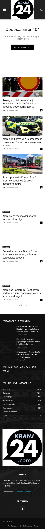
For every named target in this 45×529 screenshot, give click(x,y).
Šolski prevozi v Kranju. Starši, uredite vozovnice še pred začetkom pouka (19, 180)
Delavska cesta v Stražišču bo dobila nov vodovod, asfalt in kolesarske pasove (19, 254)
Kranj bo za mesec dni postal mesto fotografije (19, 217)
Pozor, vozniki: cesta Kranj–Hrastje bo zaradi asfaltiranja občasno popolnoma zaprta (19, 103)
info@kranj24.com (24, 491)
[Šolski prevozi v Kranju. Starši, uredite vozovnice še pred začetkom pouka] (22, 164)
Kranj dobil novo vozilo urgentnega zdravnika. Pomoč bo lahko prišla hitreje (22, 142)
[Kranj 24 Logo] (22, 447)
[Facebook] (22, 508)
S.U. (3, 110)
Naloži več (21, 305)
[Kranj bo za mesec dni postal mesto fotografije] (22, 203)
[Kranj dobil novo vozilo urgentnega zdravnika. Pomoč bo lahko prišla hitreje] (22, 126)
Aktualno (6, 96)
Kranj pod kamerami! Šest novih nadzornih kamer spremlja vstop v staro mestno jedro (21, 293)
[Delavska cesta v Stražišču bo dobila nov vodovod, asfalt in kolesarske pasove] (22, 238)
